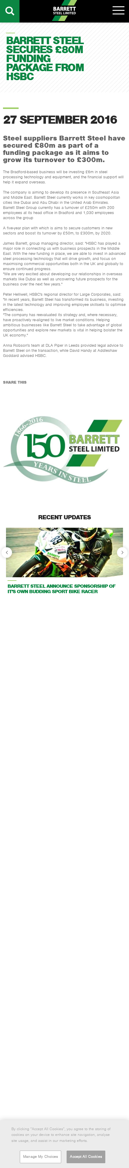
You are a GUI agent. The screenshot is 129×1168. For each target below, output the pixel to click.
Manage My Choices (40, 1156)
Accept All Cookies (86, 1156)
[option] (64, 563)
